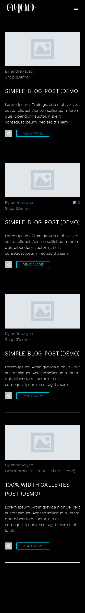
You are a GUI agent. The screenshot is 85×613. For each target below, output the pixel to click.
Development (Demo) (25, 471)
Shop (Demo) (17, 77)
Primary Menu (76, 8)
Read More (32, 133)
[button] (8, 133)
